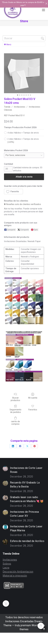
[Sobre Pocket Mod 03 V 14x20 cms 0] (24, 73)
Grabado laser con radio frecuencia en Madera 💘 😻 (26, 499)
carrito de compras (15, 422)
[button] (13, 191)
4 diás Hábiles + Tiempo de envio (23, 132)
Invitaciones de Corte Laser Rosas (26, 469)
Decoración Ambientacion (18, 571)
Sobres (7, 563)
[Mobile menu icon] (43, 10)
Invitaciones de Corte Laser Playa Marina (26, 528)
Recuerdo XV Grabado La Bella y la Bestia (25, 484)
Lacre (6, 567)
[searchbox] (24, 38)
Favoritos (32, 409)
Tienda (7, 107)
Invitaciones (19, 107)
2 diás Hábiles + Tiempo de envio (23, 140)
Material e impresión (15, 575)
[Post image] (5, 468)
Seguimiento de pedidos (15, 410)
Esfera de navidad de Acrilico (27, 541)
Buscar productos (15, 399)
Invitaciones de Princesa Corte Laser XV (24, 513)
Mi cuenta (32, 398)
